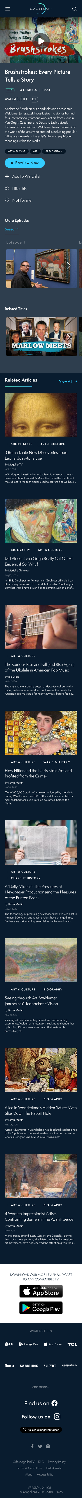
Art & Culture (52, 444)
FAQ (41, 1462)
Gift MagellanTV (24, 1462)
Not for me (21, 200)
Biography (20, 550)
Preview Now (27, 163)
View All (65, 381)
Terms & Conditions (29, 1468)
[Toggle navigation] (7, 9)
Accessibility (45, 1474)
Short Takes (21, 444)
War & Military (57, 762)
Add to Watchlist (26, 176)
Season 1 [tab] (12, 229)
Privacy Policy (57, 1462)
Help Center (54, 1468)
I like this (19, 189)
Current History (26, 878)
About (29, 1474)
